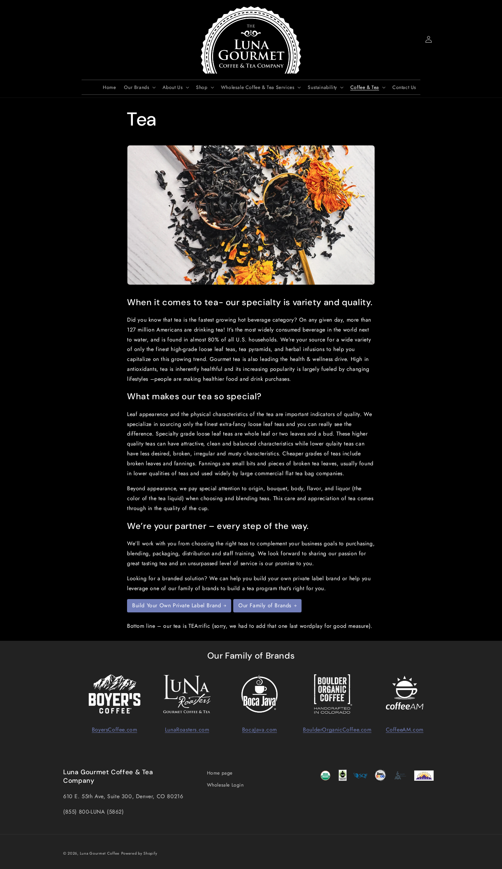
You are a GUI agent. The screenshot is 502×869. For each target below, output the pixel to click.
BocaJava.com (259, 730)
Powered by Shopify (139, 853)
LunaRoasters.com (187, 730)
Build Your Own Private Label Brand (176, 605)
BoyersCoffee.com (114, 730)
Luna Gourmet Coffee (100, 853)
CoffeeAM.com (404, 730)
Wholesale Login (225, 785)
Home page (220, 772)
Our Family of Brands (264, 605)
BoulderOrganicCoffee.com (337, 730)
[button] (70, 39)
